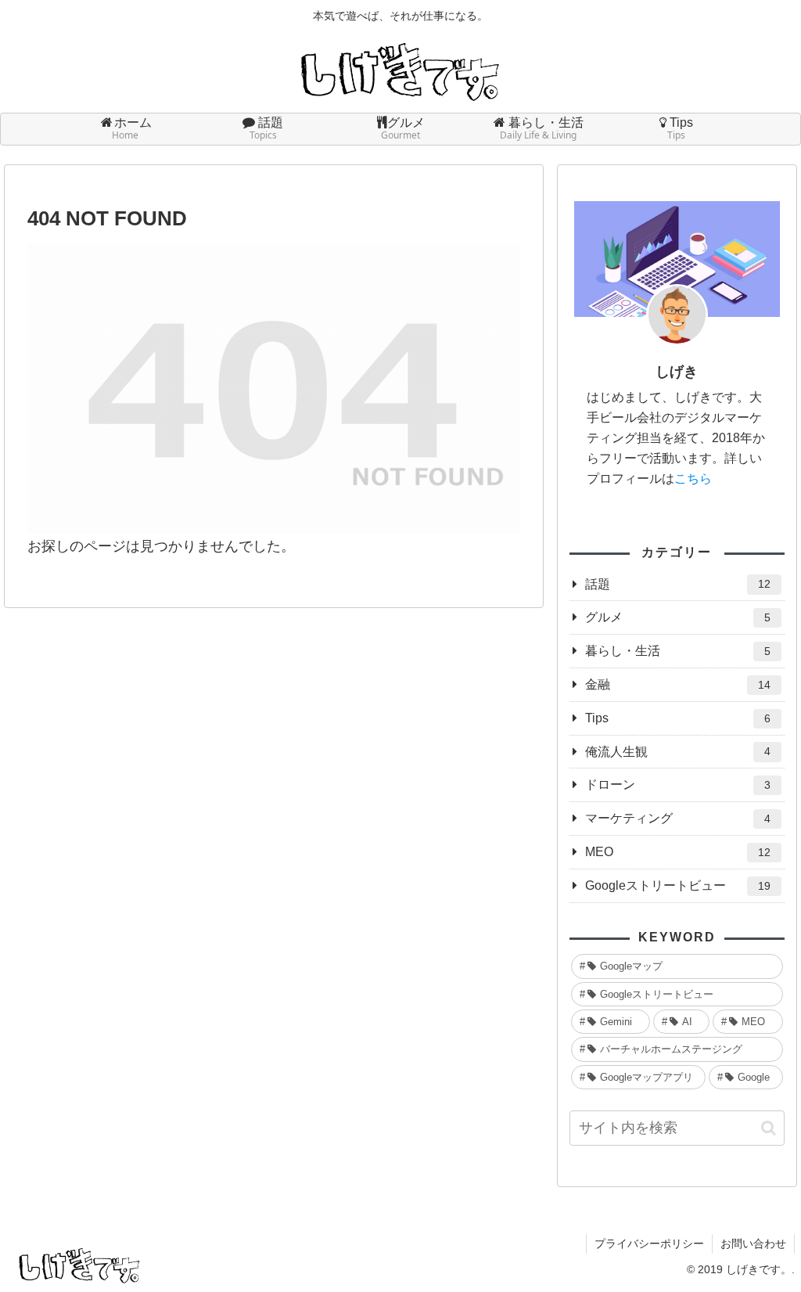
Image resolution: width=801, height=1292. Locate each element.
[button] (768, 1128)
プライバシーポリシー (649, 1243)
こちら (693, 478)
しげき (677, 372)
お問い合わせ (753, 1243)
